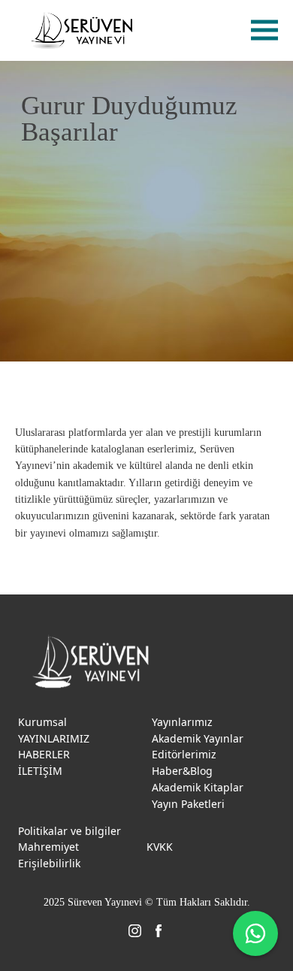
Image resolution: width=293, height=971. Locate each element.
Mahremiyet (48, 846)
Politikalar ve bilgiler (69, 831)
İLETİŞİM (40, 771)
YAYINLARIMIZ (53, 738)
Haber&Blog (182, 771)
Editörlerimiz (184, 754)
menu (264, 30)
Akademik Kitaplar (197, 787)
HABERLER (44, 754)
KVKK (159, 846)
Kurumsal (42, 722)
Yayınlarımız (182, 722)
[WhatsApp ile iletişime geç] (255, 933)
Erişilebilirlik (49, 863)
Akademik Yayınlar (197, 738)
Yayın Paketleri (188, 804)
